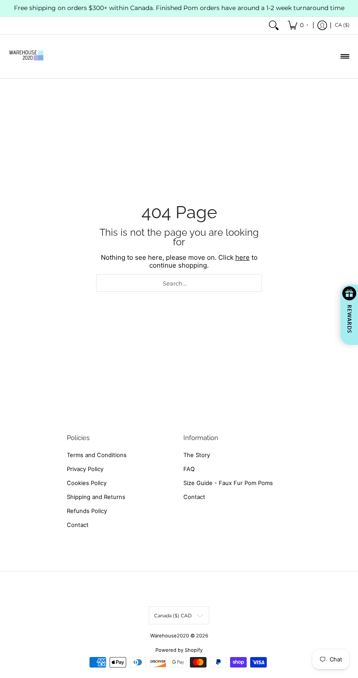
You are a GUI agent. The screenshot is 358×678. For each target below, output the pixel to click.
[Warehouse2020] (26, 56)
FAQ (189, 468)
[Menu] (344, 56)
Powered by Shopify (179, 650)
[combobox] (179, 283)
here (242, 257)
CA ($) (342, 25)
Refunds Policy (87, 510)
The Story (196, 454)
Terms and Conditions (97, 454)
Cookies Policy (87, 482)
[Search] (273, 25)
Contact (78, 524)
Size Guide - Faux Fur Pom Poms (228, 482)
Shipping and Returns (96, 496)
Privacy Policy (85, 468)
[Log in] (322, 25)
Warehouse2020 (169, 636)
